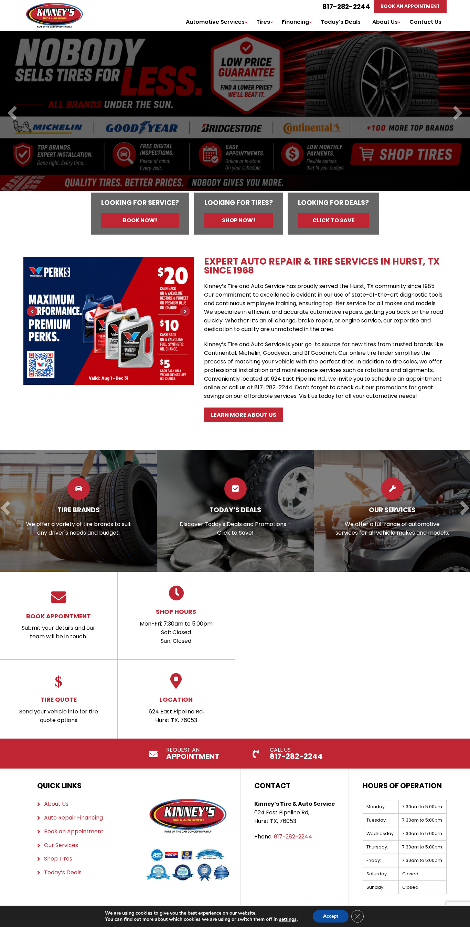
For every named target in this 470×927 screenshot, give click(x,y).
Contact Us (425, 22)
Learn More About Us (243, 415)
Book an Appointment (74, 831)
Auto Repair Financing (73, 818)
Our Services (61, 845)
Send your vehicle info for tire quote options (58, 709)
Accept (330, 916)
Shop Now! (238, 220)
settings (288, 919)
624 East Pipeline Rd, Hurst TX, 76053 (176, 709)
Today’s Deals (341, 22)
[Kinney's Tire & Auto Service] (54, 7)
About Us (385, 22)
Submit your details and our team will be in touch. (58, 626)
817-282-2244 (346, 6)
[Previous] (12, 113)
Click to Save (333, 220)
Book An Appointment (410, 6)
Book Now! (140, 220)
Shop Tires (58, 859)
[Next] (457, 113)
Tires (263, 22)
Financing (295, 22)
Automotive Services (215, 22)
